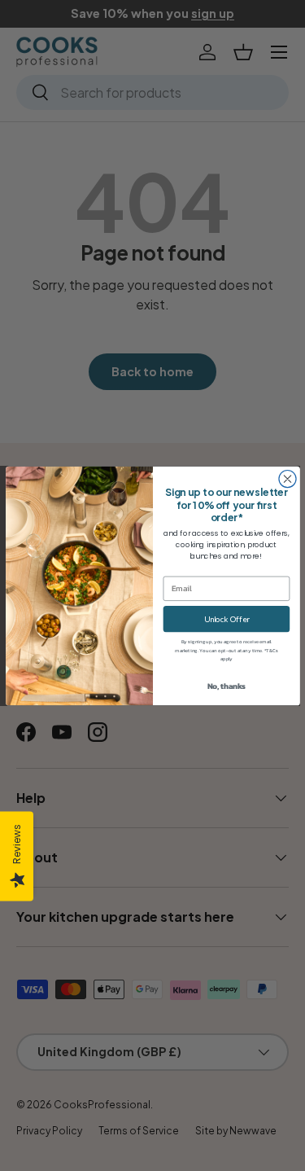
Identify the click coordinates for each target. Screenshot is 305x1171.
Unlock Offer (225, 618)
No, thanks (226, 685)
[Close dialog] (286, 478)
